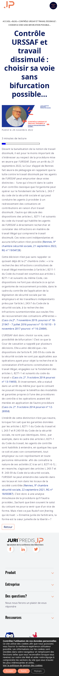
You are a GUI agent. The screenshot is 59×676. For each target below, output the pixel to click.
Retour (8, 527)
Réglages (38, 671)
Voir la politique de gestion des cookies (23, 665)
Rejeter (24, 671)
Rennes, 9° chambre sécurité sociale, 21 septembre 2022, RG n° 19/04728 (29, 246)
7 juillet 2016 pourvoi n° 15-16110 (31, 324)
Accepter (9, 671)
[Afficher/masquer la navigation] (49, 5)
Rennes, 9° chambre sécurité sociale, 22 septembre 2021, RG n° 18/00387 (27, 490)
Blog (14, 21)
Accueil (6, 21)
